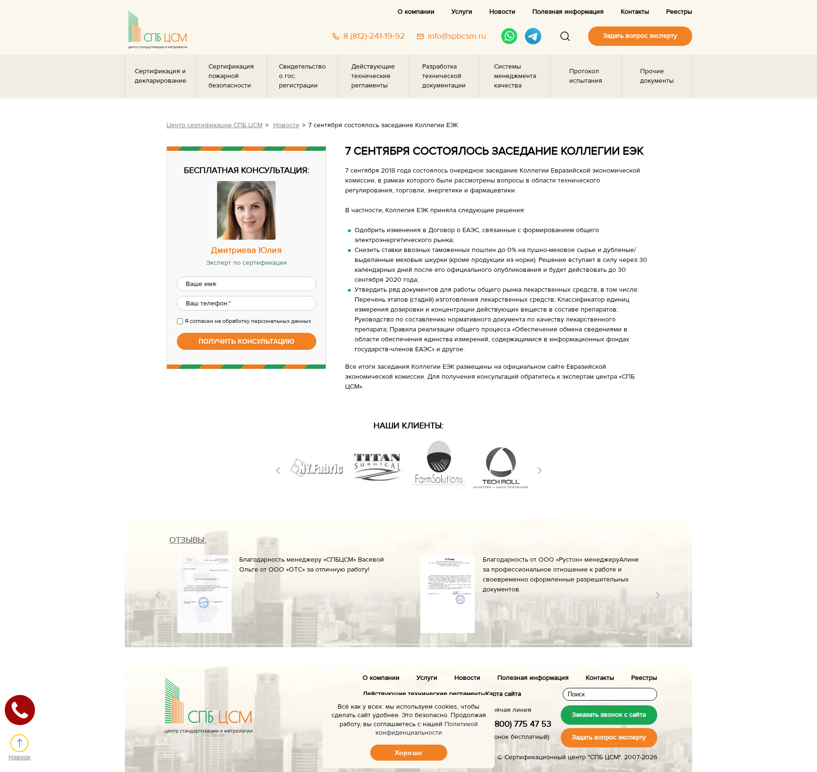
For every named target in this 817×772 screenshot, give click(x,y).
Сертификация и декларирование (160, 76)
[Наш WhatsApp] (509, 36)
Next (540, 470)
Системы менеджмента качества (515, 76)
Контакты (635, 12)
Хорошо (408, 752)
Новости (502, 12)
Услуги (462, 12)
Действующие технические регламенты (373, 76)
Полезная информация (568, 12)
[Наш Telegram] (533, 36)
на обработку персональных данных (263, 321)
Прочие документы (657, 76)
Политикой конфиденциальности (426, 728)
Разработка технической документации (444, 76)
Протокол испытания (585, 76)
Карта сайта (503, 694)
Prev (278, 470)
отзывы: (187, 540)
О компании (416, 12)
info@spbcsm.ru (457, 36)
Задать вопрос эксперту (640, 36)
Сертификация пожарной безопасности (231, 76)
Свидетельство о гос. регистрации (302, 76)
